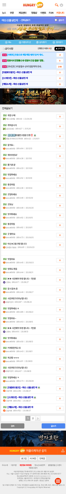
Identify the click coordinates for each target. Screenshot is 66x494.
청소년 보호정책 (39, 465)
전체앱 (42, 458)
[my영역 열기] (4, 4)
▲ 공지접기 (60, 48)
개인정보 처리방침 (25, 465)
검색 (12, 426)
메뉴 (9, 42)
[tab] (8, 43)
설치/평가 (42, 42)
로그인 (24, 458)
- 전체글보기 (25, 20)
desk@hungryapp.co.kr (42, 476)
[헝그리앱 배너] (33, 439)
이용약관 (13, 465)
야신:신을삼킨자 (10, 20)
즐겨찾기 (59, 42)
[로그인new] (61, 4)
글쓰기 (61, 20)
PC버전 (33, 458)
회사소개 (5, 465)
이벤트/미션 (26, 42)
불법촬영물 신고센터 (54, 465)
